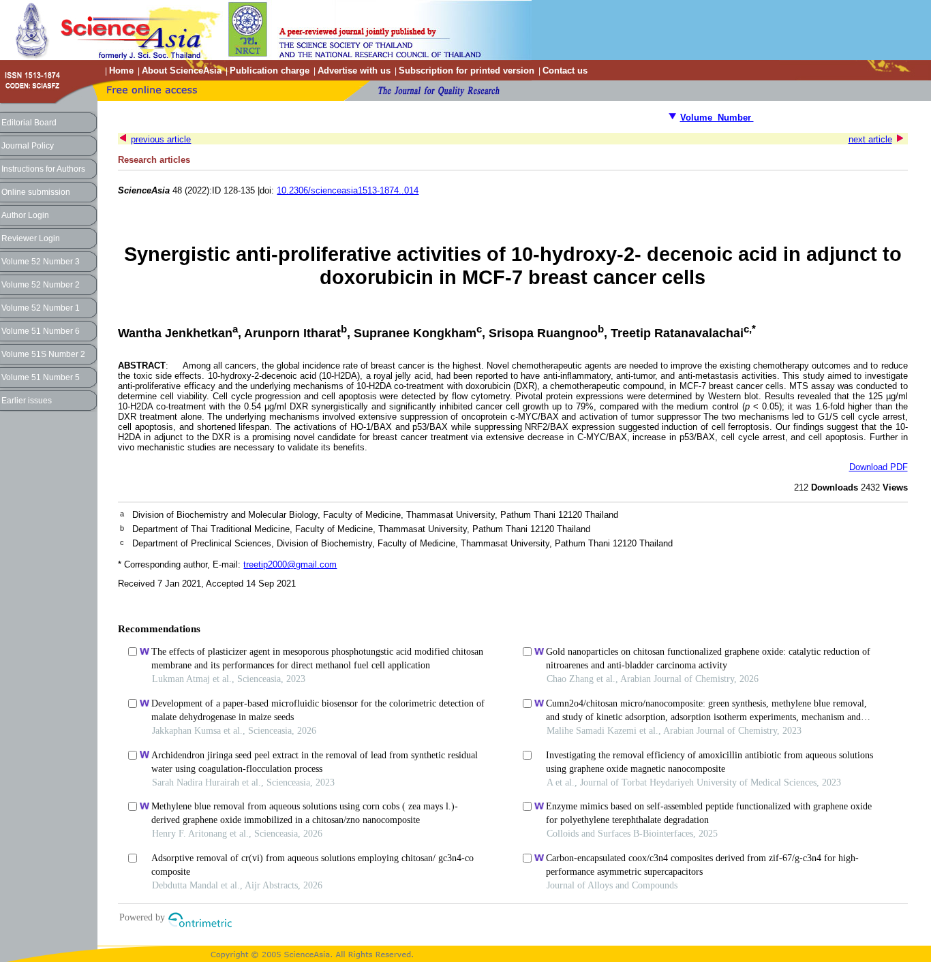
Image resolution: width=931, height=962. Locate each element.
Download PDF (878, 467)
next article (870, 139)
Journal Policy (27, 146)
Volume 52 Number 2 (40, 285)
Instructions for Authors (43, 169)
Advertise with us (354, 70)
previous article (161, 139)
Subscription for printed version (466, 70)
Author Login (25, 215)
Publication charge (269, 70)
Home (121, 70)
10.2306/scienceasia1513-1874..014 (347, 190)
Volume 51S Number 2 (43, 354)
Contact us (565, 70)
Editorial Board (29, 122)
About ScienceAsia (182, 70)
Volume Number (717, 117)
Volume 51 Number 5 (40, 377)
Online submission (35, 192)
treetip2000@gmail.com (290, 564)
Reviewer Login (30, 238)
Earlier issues (26, 400)
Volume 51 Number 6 (40, 331)
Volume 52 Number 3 (40, 261)
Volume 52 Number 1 (40, 308)
